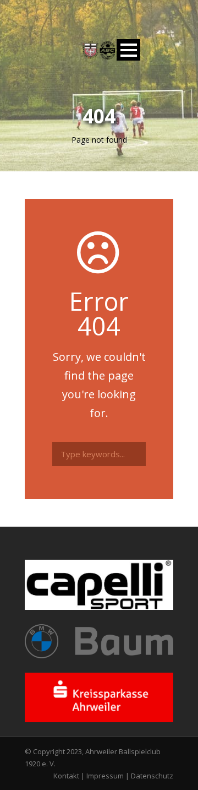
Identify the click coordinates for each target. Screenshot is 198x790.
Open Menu (128, 50)
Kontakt (66, 776)
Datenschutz (152, 776)
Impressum (105, 776)
